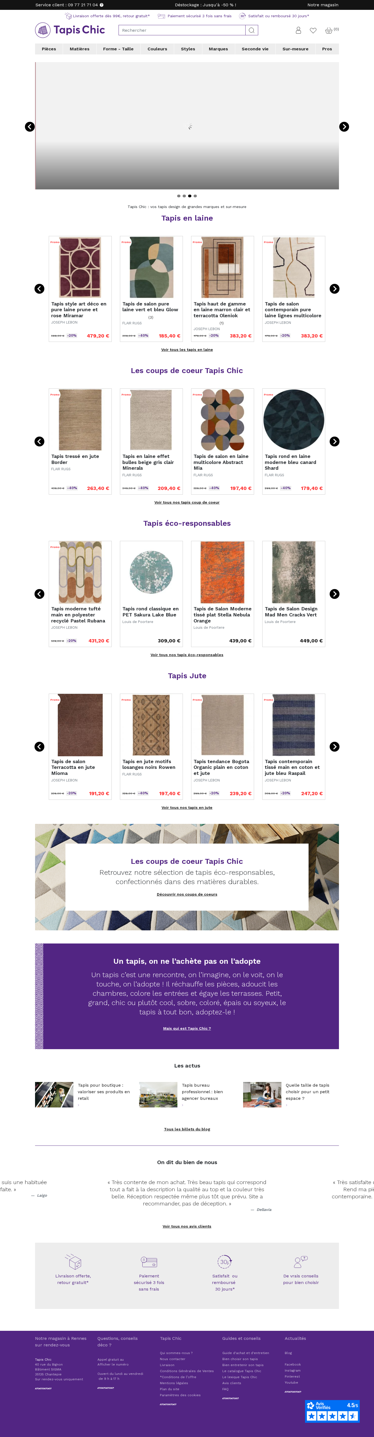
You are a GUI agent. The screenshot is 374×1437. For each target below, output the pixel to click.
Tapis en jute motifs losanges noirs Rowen (149, 764)
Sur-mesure (296, 48)
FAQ (225, 1389)
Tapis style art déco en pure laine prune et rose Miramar (79, 309)
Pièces (49, 48)
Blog (288, 1353)
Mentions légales (174, 1383)
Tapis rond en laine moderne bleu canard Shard (290, 462)
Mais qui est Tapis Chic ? (187, 1028)
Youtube (291, 1382)
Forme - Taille (118, 48)
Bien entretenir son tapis (243, 1365)
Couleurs (157, 48)
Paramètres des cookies (180, 1395)
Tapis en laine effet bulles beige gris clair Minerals (148, 462)
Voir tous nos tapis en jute (187, 807)
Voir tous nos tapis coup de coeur (187, 502)
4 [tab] (195, 196)
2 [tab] (184, 196)
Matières (80, 48)
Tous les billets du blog (187, 1129)
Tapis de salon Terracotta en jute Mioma (73, 767)
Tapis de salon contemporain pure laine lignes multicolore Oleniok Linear (293, 312)
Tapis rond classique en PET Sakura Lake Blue (150, 611)
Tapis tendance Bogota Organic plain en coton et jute (221, 767)
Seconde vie (255, 48)
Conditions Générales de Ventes (187, 1371)
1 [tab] (178, 196)
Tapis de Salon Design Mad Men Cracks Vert (291, 611)
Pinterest (292, 1376)
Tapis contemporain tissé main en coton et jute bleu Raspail (292, 767)
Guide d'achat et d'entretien (245, 1353)
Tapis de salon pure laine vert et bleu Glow (150, 307)
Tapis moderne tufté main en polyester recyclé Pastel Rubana (78, 614)
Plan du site (169, 1389)
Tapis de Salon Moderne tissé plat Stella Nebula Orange (223, 614)
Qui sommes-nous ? (176, 1353)
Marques (218, 48)
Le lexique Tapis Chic (239, 1377)
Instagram (293, 1370)
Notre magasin (322, 4)
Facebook (293, 1364)
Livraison (167, 1365)
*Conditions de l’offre (178, 1377)
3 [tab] (189, 196)
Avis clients (231, 1383)
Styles (188, 48)
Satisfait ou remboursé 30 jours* (225, 1282)
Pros (327, 48)
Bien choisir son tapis (240, 1359)
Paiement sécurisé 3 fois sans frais (149, 1282)
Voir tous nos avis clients (187, 1226)
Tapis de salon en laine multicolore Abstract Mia (221, 462)
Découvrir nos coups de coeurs (187, 894)
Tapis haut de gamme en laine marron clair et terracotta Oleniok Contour (222, 312)
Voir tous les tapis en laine (187, 349)
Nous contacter (172, 1359)
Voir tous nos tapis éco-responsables (187, 655)
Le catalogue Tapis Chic (241, 1371)
